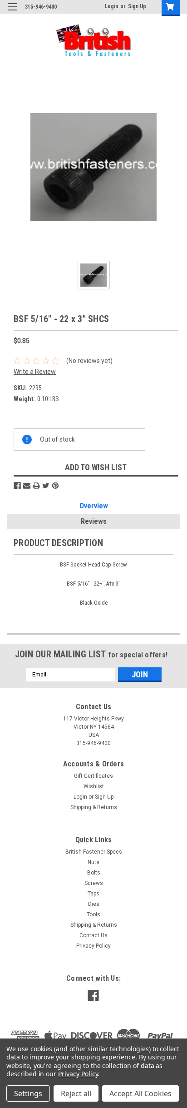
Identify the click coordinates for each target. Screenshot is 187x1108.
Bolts (93, 873)
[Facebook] (17, 485)
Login (111, 6)
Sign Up (137, 6)
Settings (28, 1093)
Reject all (76, 1093)
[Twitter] (45, 485)
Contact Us (93, 935)
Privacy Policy (93, 946)
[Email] (26, 485)
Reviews (94, 521)
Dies (93, 904)
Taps (93, 893)
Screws (93, 883)
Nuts (93, 862)
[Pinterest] (55, 485)
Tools (93, 914)
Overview (93, 506)
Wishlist (94, 786)
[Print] (36, 485)
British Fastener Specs (93, 852)
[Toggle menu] (12, 12)
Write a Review (35, 371)
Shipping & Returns (93, 807)
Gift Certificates (93, 776)
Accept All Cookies (140, 1093)
